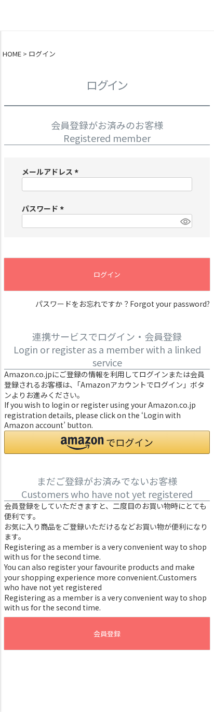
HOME (12, 54)
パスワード (44, 208)
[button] (107, 442)
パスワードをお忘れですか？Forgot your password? (122, 304)
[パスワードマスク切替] (185, 221)
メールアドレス (52, 171)
